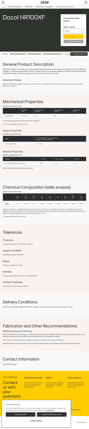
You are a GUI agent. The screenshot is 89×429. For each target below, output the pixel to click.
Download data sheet (79, 54)
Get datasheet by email (74, 41)
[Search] (3, 2)
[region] (36, 414)
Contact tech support (75, 409)
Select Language (69, 27)
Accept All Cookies (20, 414)
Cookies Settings (36, 421)
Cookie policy (50, 410)
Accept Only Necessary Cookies (52, 414)
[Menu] (86, 2)
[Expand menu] (68, 54)
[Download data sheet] (73, 36)
